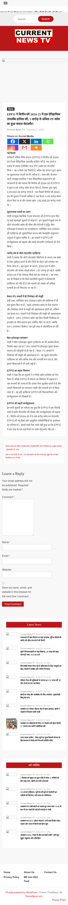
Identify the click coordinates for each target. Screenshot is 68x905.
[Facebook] (12, 141)
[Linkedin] (36, 141)
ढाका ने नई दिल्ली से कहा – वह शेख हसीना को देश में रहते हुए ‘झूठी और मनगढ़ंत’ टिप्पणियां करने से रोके (32, 456)
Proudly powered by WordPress (21, 892)
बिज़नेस (10, 109)
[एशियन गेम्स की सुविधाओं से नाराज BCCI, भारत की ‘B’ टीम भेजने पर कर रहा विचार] (11, 680)
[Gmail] (24, 147)
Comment (8, 497)
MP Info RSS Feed (31, 879)
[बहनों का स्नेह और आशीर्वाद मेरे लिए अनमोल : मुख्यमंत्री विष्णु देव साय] (11, 695)
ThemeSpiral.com (34, 896)
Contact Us (50, 872)
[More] (36, 147)
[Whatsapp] (47, 141)
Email (6, 556)
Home (7, 872)
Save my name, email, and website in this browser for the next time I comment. (17, 592)
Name (6, 542)
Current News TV (16, 129)
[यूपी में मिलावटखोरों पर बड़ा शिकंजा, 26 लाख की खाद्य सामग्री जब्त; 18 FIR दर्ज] (11, 652)
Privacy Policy (11, 877)
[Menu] (5, 3)
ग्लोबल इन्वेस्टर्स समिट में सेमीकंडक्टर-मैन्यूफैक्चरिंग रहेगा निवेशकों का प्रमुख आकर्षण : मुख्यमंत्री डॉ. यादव (33, 447)
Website (6, 569)
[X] (24, 141)
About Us (29, 872)
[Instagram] (12, 147)
